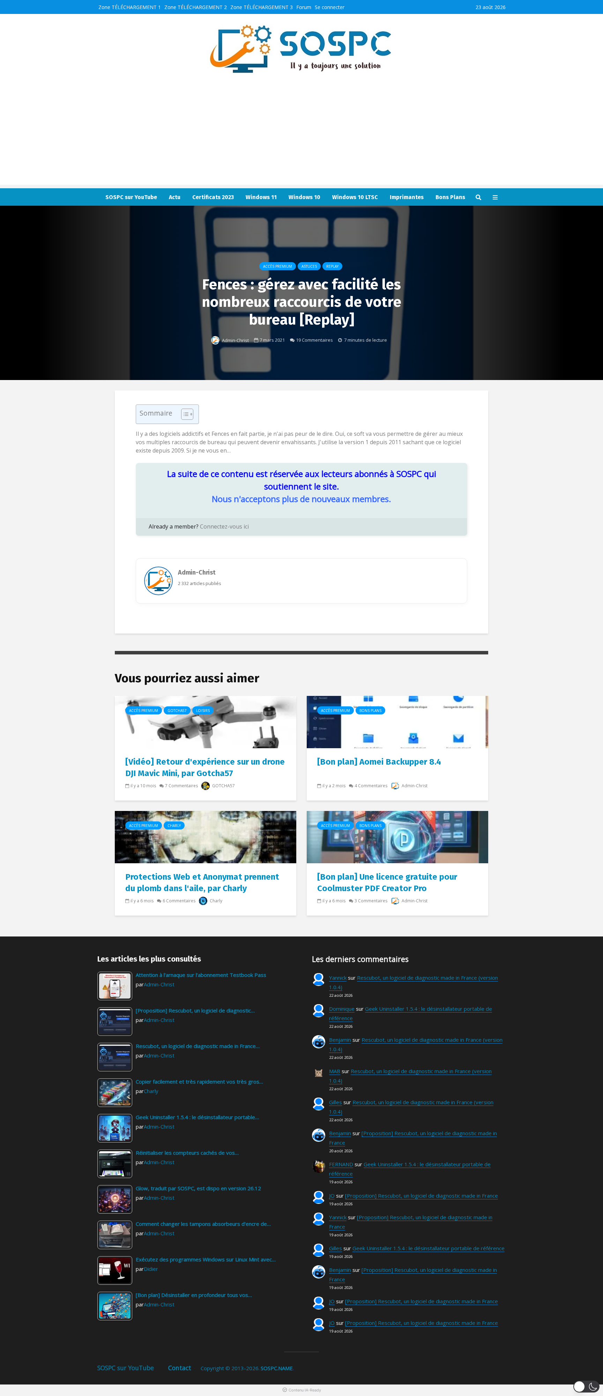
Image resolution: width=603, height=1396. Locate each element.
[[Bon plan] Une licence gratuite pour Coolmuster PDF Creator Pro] (397, 837)
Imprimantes (407, 197)
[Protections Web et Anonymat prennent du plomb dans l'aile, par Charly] (205, 837)
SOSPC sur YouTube (131, 197)
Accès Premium (277, 266)
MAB (334, 1071)
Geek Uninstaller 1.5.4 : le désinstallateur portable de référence (428, 1248)
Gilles (335, 1102)
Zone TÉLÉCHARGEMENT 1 (129, 7)
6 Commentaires (179, 901)
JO (332, 1195)
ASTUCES (309, 266)
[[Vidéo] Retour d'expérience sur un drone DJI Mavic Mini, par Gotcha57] (205, 722)
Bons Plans (450, 197)
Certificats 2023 (213, 197)
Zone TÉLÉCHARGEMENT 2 (195, 7)
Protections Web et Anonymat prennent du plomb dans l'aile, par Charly (202, 882)
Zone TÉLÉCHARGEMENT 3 (261, 7)
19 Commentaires (314, 340)
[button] (586, 1387)
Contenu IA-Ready (305, 1390)
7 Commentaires (181, 786)
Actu (174, 197)
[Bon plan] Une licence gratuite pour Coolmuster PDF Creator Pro (387, 882)
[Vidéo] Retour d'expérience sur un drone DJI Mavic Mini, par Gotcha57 (205, 767)
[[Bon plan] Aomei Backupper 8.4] (397, 722)
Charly (174, 825)
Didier (151, 1268)
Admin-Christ (235, 340)
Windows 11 (261, 197)
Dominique (342, 1008)
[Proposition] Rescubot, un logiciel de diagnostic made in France (421, 1195)
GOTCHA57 (223, 786)
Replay (332, 266)
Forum (303, 7)
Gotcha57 (177, 710)
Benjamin (340, 1039)
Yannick (338, 977)
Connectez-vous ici (224, 526)
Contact (179, 1368)
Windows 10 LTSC (355, 197)
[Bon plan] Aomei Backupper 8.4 (379, 762)
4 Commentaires (371, 786)
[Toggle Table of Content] (184, 414)
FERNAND (341, 1164)
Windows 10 (304, 197)
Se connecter (329, 7)
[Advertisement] (301, 136)
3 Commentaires (371, 901)
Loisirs (203, 710)
